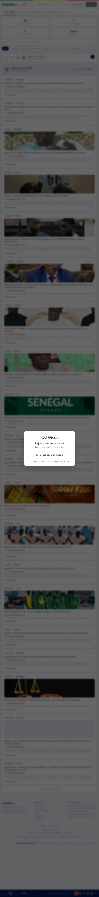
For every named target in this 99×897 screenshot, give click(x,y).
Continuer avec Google (51, 454)
